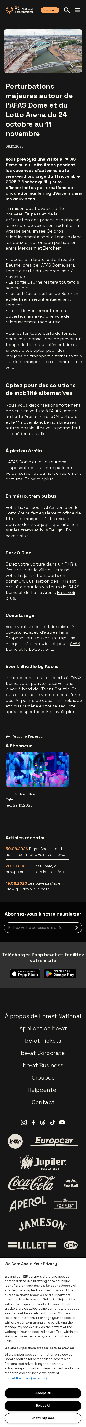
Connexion (50, 10)
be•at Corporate (43, 1053)
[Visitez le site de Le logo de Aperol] (27, 1204)
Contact (43, 1102)
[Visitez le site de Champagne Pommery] (65, 1203)
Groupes (43, 1077)
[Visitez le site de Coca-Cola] (32, 1183)
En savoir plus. (39, 479)
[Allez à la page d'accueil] (19, 10)
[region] (43, 1342)
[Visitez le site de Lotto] (15, 1141)
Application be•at (43, 1028)
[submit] (76, 927)
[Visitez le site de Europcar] (54, 1141)
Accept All (43, 1393)
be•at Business (43, 1065)
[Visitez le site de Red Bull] (71, 1183)
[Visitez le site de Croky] (71, 1245)
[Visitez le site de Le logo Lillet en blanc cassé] (32, 1245)
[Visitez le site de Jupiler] (43, 1162)
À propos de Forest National (43, 1016)
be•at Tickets (43, 1040)
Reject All (43, 1406)
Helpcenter (43, 1089)
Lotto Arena (41, 649)
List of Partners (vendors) (26, 1378)
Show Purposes (43, 1418)
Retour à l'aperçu (27, 736)
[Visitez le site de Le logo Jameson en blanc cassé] (43, 1224)
